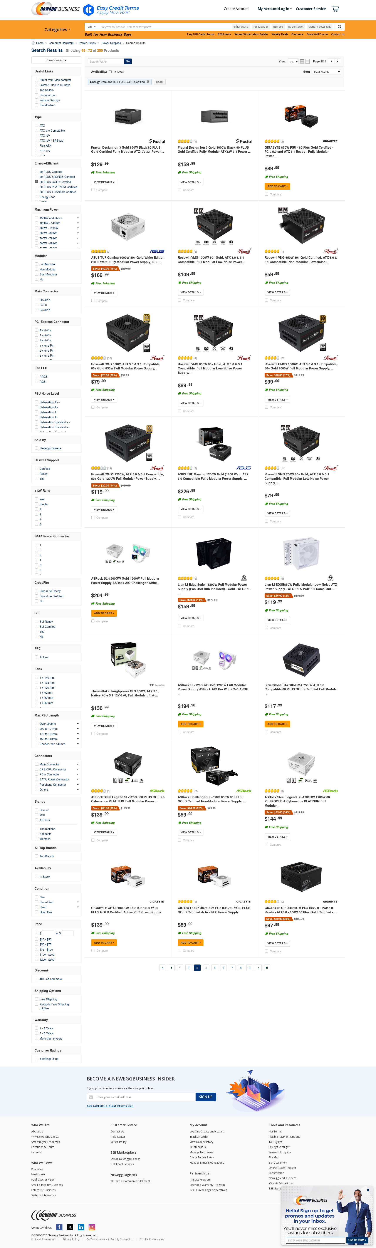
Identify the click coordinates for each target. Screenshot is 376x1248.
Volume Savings (50, 100)
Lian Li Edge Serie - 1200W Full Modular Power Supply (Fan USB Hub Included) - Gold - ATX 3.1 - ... (214, 588)
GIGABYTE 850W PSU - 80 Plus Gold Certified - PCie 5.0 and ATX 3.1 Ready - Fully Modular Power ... (299, 151)
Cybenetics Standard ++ (55, 422)
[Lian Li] (244, 578)
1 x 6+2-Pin (47, 345)
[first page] (162, 968)
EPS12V (45, 151)
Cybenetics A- (48, 417)
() (195, 141)
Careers (36, 1152)
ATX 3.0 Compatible (52, 130)
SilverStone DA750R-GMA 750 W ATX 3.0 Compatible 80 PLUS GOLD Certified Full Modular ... (301, 689)
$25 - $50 (45, 939)
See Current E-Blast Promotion (110, 1106)
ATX (42, 125)
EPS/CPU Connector (53, 769)
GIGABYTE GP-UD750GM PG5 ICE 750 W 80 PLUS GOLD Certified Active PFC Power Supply (214, 910)
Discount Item (48, 95)
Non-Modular (47, 269)
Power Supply (87, 43)
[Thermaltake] (157, 685)
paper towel (295, 27)
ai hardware (240, 27)
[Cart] (335, 8)
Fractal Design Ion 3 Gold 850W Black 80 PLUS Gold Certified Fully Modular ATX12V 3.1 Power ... (127, 149)
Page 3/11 (319, 61)
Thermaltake (47, 829)
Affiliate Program (200, 1179)
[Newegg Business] (53, 1215)
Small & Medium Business (47, 1185)
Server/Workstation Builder (251, 34)
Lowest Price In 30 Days (55, 85)
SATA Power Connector (54, 779)
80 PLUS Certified (51, 171)
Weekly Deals (280, 34)
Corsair (44, 810)
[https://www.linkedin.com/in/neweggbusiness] (81, 1227)
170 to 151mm (49, 734)
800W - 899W (48, 233)
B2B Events (224, 34)
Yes (42, 478)
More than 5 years (51, 1038)
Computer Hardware (61, 43)
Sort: (306, 72)
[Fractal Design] (157, 141)
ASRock (45, 820)
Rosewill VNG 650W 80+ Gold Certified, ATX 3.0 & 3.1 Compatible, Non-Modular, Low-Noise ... (301, 259)
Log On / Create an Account (206, 1131)
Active (44, 657)
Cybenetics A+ (49, 407)
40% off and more (51, 979)
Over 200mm (48, 723)
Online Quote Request (282, 1168)
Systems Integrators (43, 1195)
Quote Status (198, 1147)
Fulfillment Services (122, 1164)
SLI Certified (47, 626)
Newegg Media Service (282, 1178)
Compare (102, 190)
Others (44, 789)
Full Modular (47, 264)
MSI (42, 815)
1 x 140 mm (47, 677)
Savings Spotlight (279, 1147)
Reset (159, 82)
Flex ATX (45, 145)
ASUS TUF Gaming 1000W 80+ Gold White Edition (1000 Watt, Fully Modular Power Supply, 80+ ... (127, 259)
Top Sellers (47, 90)
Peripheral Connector (53, 784)
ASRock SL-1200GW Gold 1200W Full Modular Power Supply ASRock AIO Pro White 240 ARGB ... (213, 689)
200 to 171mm (49, 728)
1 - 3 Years (46, 1028)
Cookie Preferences (152, 1239)
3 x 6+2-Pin (47, 355)
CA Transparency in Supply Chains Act (109, 1239)
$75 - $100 (46, 949)
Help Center (118, 1137)
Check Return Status (202, 1157)
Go (128, 61)
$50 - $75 (45, 944)
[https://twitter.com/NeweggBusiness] (70, 1227)
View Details (103, 182)
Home (40, 43)
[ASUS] (157, 251)
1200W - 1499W (50, 223)
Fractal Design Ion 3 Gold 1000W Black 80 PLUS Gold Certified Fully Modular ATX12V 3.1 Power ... (214, 149)
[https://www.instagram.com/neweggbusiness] (92, 1227)
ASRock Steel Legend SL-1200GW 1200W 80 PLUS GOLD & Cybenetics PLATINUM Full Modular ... (297, 801)
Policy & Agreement (43, 1239)
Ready (44, 473)
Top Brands (47, 856)
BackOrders (47, 105)
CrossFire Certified (51, 596)
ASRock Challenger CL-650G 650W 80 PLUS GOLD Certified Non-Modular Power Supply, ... (212, 799)
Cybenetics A (48, 412)
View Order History (201, 1142)
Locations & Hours (42, 1147)
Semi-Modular (48, 274)
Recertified (46, 902)
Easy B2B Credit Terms (201, 34)
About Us (37, 1131)
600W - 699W (48, 243)
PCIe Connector (50, 774)
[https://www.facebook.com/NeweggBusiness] (59, 1227)
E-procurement (278, 1162)
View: (282, 61)
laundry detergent (320, 27)
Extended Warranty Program (207, 1185)
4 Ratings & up (49, 1059)
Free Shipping (48, 999)
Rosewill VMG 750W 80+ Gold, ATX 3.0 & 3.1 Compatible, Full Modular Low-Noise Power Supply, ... (297, 478)
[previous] (171, 968)
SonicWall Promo (317, 34)
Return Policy (118, 1142)
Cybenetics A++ (50, 402)
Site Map (274, 1157)
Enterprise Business (43, 1190)
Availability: (99, 72)
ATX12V (45, 135)
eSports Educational (281, 1183)
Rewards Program (280, 1152)
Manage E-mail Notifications (207, 1162)
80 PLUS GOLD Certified (55, 182)
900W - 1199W (49, 228)
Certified (45, 468)
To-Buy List (275, 1142)
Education (37, 1169)
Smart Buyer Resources (45, 1142)
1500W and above (51, 218)
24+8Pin (45, 310)
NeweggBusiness (50, 448)
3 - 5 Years (46, 1033)
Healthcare (38, 1174)
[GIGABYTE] (330, 141)
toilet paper (260, 27)
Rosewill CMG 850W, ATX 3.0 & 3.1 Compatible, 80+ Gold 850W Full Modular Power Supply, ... (125, 366)
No (41, 279)
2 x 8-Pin (45, 335)
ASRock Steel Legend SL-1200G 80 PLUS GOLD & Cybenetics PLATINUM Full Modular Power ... (128, 799)
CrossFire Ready (50, 591)
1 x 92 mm (46, 692)
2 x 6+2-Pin (47, 350)
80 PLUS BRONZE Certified (57, 176)
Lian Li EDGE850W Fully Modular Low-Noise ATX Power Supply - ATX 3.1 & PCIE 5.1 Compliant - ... (301, 586)
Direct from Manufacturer (55, 80)
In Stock (45, 876)
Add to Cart (276, 186)
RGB (43, 381)
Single (43, 504)
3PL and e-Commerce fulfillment (130, 1181)
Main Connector (49, 764)
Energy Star (47, 197)
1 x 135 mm (47, 682)
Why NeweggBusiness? (45, 1137)
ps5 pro (278, 27)
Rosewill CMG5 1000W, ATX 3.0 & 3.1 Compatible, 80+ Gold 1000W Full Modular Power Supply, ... (301, 366)
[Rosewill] (244, 251)
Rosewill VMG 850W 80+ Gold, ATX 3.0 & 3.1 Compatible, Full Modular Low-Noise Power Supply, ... (210, 368)
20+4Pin (45, 300)
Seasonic (45, 834)
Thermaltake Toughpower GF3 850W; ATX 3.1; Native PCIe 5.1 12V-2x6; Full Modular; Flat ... (125, 693)
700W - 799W (48, 238)
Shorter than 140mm (52, 744)
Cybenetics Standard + (54, 427)
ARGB (44, 376)
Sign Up (206, 1096)
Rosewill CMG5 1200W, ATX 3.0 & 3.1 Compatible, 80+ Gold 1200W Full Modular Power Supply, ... (127, 476)
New (42, 897)
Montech (45, 839)
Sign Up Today (356, 1240)
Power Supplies (111, 43)
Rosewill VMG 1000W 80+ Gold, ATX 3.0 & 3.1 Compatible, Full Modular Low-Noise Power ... (211, 259)
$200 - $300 (47, 959)
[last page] (267, 968)
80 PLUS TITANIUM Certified (58, 192)
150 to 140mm (49, 739)
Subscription (276, 1173)
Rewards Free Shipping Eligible (54, 1006)
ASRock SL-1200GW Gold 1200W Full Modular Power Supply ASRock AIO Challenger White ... (125, 580)
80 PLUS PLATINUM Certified (58, 187)
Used (43, 907)
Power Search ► (56, 60)
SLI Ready (46, 621)
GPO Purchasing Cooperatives (208, 1190)
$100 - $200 (47, 954)
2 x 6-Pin (45, 330)
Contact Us (338, 34)
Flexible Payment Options (284, 1137)
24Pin (43, 305)
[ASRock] (157, 791)
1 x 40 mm (46, 703)
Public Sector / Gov (42, 1179)
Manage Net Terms (201, 1152)
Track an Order (199, 1137)
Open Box (46, 912)
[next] (258, 968)
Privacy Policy (71, 1239)
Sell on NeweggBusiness (125, 1159)
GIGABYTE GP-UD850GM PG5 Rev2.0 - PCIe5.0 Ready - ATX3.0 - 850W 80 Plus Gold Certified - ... (301, 910)
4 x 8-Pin (45, 340)
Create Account (236, 8)
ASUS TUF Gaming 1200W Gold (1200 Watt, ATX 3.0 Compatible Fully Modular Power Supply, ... (213, 476)
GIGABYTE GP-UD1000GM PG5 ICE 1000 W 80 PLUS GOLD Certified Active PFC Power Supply (126, 910)
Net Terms (275, 1131)
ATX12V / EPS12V (52, 140)
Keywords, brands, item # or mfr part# (126, 27)
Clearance (297, 34)
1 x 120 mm (47, 687)
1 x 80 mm (46, 697)
